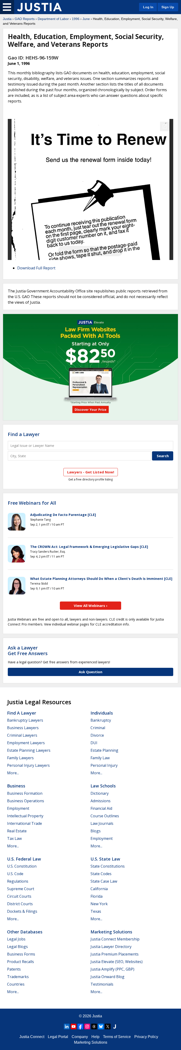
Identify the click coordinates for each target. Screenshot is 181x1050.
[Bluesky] (101, 1026)
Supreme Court (20, 888)
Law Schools (103, 786)
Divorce (97, 735)
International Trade (24, 823)
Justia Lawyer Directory (111, 946)
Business (16, 786)
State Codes (100, 873)
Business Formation (24, 793)
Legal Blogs (17, 946)
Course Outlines (104, 815)
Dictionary (99, 793)
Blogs (95, 831)
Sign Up (167, 7)
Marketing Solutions (111, 932)
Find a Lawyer (24, 434)
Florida (96, 896)
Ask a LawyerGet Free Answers (28, 651)
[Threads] (94, 1026)
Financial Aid (101, 808)
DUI (93, 742)
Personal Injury (104, 765)
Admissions (100, 800)
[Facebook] (80, 1026)
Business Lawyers (23, 727)
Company (80, 1037)
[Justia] (39, 7)
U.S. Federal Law (24, 859)
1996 (75, 19)
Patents (14, 969)
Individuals (101, 713)
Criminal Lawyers (22, 735)
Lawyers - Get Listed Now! (90, 472)
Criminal (97, 727)
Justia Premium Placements (114, 954)
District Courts (20, 903)
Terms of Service (117, 1037)
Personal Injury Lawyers (28, 765)
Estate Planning (104, 750)
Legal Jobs (16, 939)
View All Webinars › (90, 605)
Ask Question (90, 671)
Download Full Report (36, 268)
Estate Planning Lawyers (28, 750)
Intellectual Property (25, 815)
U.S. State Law (105, 859)
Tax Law (14, 838)
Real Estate (17, 831)
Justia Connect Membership (115, 939)
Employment (18, 808)
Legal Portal (58, 1037)
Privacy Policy (146, 1037)
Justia (7, 19)
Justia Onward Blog (107, 976)
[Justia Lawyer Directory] (114, 1026)
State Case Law (103, 881)
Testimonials (101, 984)
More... (13, 772)
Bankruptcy (100, 720)
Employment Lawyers (26, 742)
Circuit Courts (19, 896)
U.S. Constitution (22, 866)
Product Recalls (20, 961)
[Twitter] (108, 1026)
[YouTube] (73, 1026)
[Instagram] (87, 1026)
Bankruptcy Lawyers (25, 720)
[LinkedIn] (67, 1026)
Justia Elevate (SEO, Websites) (116, 961)
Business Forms (21, 954)
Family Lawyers (20, 757)
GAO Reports (25, 19)
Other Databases (24, 932)
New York (99, 903)
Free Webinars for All (32, 503)
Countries (16, 984)
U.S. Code (15, 873)
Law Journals (101, 823)
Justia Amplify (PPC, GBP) (112, 969)
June (86, 19)
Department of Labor (53, 19)
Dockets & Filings (22, 911)
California (99, 888)
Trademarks (18, 976)
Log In (148, 7)
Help (95, 1037)
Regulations (17, 881)
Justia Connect (31, 1037)
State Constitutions (107, 866)
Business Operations (25, 800)
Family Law (100, 757)
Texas (95, 911)
